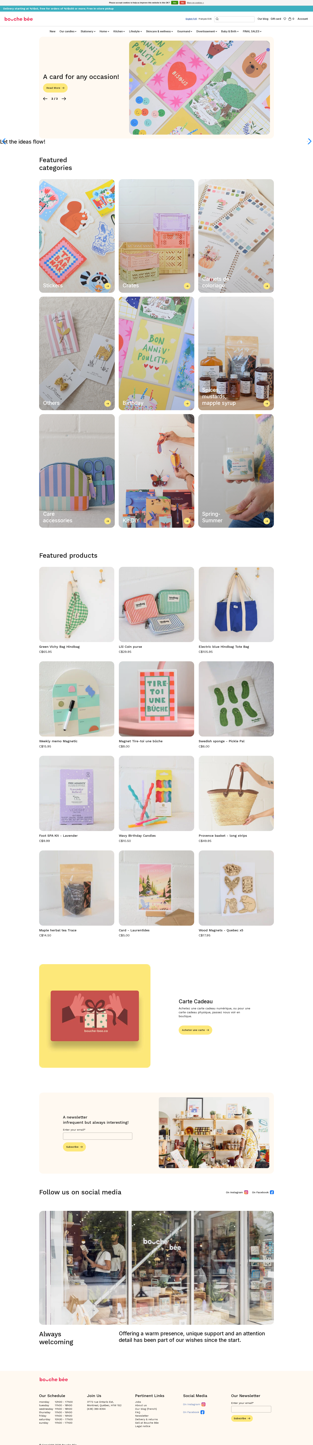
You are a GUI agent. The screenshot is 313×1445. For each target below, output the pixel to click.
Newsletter (142, 1415)
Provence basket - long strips (223, 836)
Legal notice (142, 1426)
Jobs (138, 1401)
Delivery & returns (146, 1419)
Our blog (263, 18)
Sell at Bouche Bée (147, 1422)
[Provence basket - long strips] (236, 793)
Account (303, 18)
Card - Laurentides (134, 930)
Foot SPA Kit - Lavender (58, 836)
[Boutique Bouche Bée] (18, 18)
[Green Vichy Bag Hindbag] (76, 604)
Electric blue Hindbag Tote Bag (224, 647)
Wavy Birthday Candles (137, 836)
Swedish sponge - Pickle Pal (222, 741)
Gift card (276, 18)
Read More (53, 87)
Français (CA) (205, 19)
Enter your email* (74, 1129)
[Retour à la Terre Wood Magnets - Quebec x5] (236, 888)
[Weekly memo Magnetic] (76, 699)
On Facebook (260, 1192)
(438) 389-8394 (96, 1408)
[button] (45, 98)
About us (141, 1405)
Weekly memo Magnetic (58, 741)
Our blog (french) (146, 1408)
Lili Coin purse (130, 647)
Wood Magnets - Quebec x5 (221, 930)
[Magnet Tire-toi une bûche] (156, 699)
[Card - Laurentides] (156, 888)
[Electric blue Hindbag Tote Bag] (236, 604)
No (182, 3)
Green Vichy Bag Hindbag (59, 647)
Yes (174, 3)
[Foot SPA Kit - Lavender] (76, 793)
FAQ (137, 1412)
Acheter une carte (193, 1030)
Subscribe (72, 1146)
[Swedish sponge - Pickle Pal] (236, 699)
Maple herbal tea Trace (57, 930)
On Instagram (234, 1192)
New (52, 31)
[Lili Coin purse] (156, 604)
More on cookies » (195, 3)
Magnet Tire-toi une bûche (141, 741)
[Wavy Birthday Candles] (156, 793)
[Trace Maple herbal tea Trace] (76, 888)
